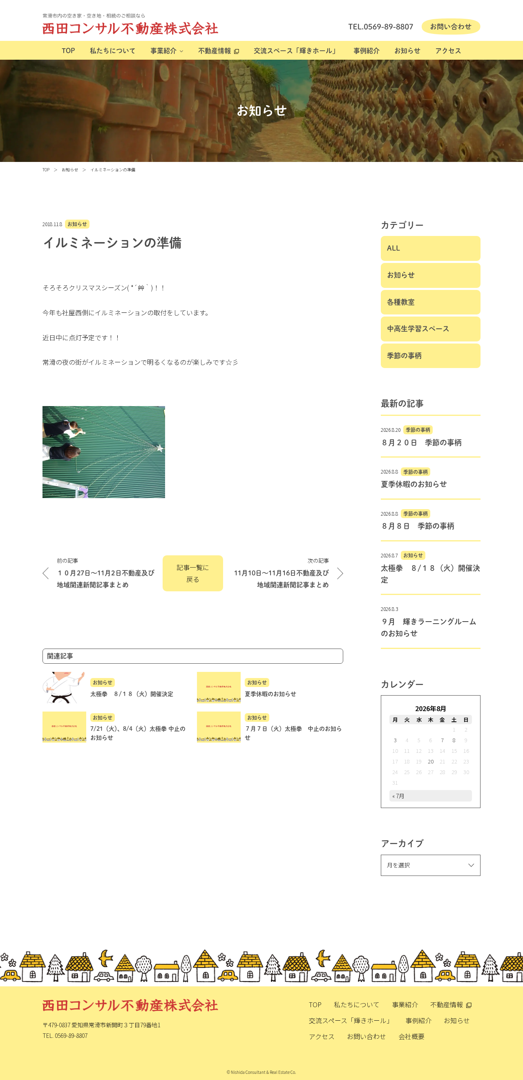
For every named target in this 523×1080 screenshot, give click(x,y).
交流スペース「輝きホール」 (296, 50)
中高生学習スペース (418, 328)
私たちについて (113, 50)
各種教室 (401, 302)
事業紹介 (163, 50)
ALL (393, 248)
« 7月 (398, 796)
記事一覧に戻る (193, 573)
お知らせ (407, 50)
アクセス (448, 50)
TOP (68, 50)
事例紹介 (366, 50)
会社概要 (411, 1036)
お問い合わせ (366, 1036)
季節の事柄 (404, 355)
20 (431, 761)
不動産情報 (214, 50)
